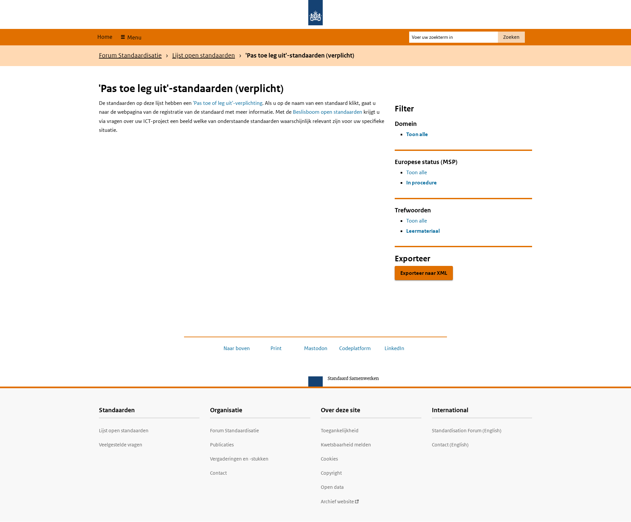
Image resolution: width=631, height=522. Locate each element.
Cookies (329, 459)
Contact (218, 473)
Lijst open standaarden (203, 55)
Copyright (331, 473)
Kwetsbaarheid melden (346, 444)
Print (276, 348)
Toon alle (417, 134)
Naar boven (236, 348)
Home (104, 36)
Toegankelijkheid (340, 430)
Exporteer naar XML (423, 273)
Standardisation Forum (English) (467, 430)
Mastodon (315, 348)
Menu (133, 37)
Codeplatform (355, 348)
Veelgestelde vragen (120, 444)
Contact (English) (450, 444)
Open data (332, 487)
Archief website (337, 501)
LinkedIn (394, 348)
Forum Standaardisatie (130, 55)
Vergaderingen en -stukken (239, 459)
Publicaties (222, 444)
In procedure (421, 182)
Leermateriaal (423, 230)
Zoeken (511, 37)
